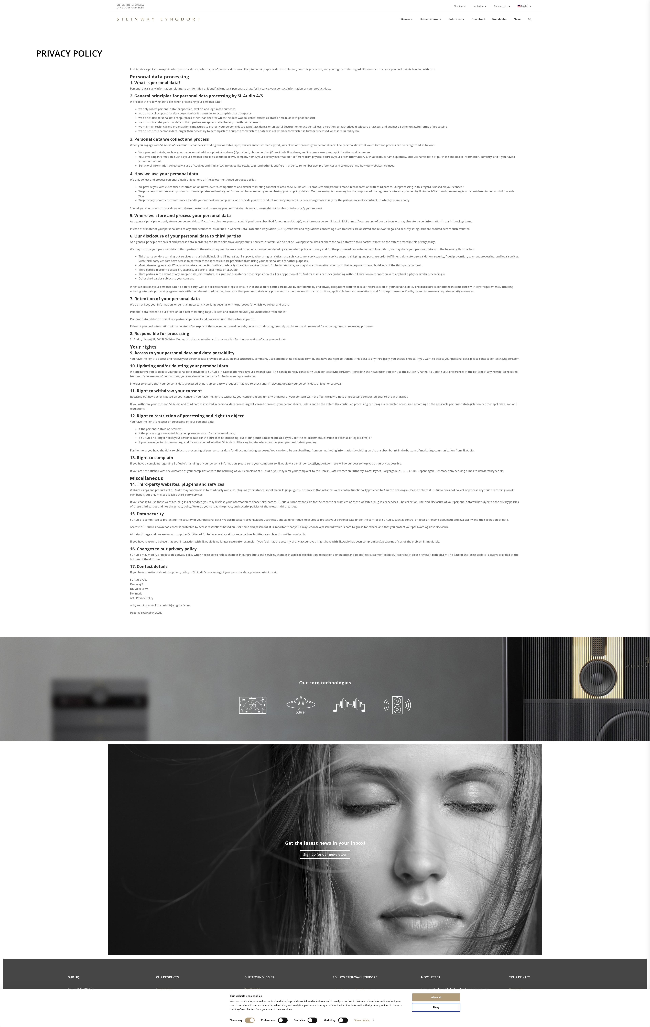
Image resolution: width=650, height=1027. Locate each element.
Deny (436, 1007)
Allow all (436, 997)
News (517, 19)
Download (478, 19)
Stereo (405, 19)
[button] (530, 19)
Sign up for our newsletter (325, 854)
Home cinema (429, 19)
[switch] (283, 1020)
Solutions (455, 19)
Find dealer (499, 19)
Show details (362, 1020)
